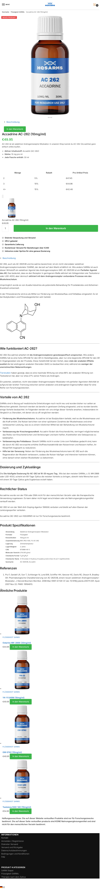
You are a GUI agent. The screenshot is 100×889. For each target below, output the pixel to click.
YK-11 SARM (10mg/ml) (13, 697)
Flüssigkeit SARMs (17, 12)
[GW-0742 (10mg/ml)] (51, 725)
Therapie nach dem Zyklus (13, 877)
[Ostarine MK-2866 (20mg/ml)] (51, 615)
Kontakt (4, 838)
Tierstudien (5, 373)
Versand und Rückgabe (12, 847)
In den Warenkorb (15, 129)
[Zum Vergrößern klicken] (50, 65)
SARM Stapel (7, 870)
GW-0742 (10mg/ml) (12, 752)
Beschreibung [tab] (9, 258)
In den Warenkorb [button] (20, 647)
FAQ (3, 857)
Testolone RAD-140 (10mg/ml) (17, 807)
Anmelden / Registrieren (12, 841)
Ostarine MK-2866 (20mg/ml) (17, 643)
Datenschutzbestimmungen (14, 850)
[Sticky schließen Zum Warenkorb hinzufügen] (3, 196)
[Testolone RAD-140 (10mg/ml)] (51, 780)
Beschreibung (13, 122)
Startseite (5, 12)
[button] (95, 5)
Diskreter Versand (9, 844)
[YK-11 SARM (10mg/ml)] (51, 670)
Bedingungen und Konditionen (15, 854)
